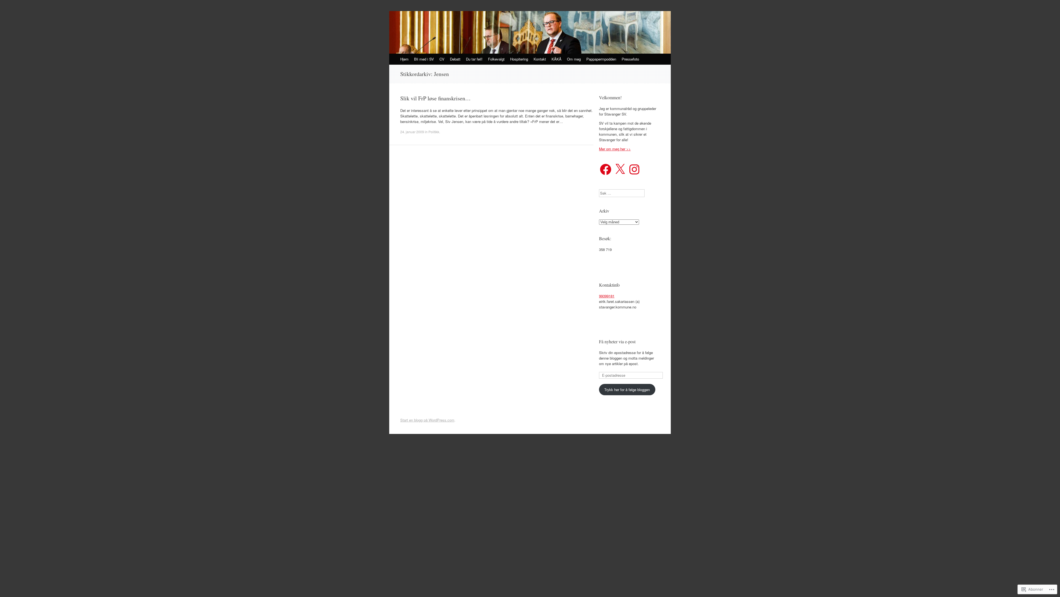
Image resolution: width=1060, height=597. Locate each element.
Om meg (574, 59)
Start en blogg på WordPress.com (427, 420)
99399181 (606, 295)
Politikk (433, 131)
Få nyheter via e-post (617, 341)
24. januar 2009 (412, 131)
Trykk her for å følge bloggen (627, 389)
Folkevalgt (496, 59)
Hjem (404, 59)
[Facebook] (605, 169)
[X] (620, 169)
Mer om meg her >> (615, 148)
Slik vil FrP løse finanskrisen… (435, 98)
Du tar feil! (474, 59)
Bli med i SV (424, 59)
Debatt (455, 59)
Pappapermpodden (601, 59)
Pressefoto (630, 59)
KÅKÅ (556, 59)
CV (441, 59)
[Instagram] (634, 169)
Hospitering (519, 59)
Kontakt (540, 59)
